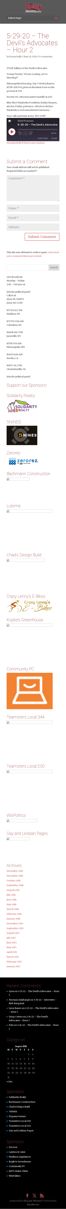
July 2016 (11, 894)
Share (54, 138)
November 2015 (15, 923)
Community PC (17, 1166)
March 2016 (13, 909)
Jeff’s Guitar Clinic (18, 1171)
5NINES (13, 1111)
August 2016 (13, 890)
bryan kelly (16, 56)
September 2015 (15, 928)
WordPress (33, 1204)
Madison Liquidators (20, 1156)
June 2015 (12, 942)
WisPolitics (14, 1175)
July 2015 (11, 937)
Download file (14, 142)
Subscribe (43, 138)
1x (25, 133)
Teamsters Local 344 (20, 1125)
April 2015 (12, 952)
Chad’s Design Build (19, 1106)
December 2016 (15, 871)
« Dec (10, 1081)
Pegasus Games (17, 1116)
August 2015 (13, 933)
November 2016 (15, 875)
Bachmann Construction (22, 1102)
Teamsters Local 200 (20, 1121)
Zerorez (13, 1147)
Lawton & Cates (17, 1152)
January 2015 (13, 966)
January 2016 (13, 918)
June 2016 (12, 899)
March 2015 (13, 956)
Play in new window (34, 142)
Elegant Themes (32, 1200)
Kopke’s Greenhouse (20, 1161)
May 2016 (11, 904)
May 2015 (12, 947)
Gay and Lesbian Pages (21, 1130)
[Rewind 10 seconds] (19, 133)
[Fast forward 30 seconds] (31, 133)
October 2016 (14, 880)
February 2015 (14, 961)
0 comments (45, 56)
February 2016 (14, 914)
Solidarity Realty (17, 1097)
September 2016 (15, 885)
